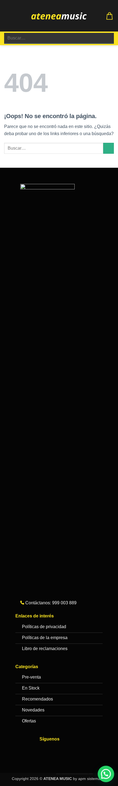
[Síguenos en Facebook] (45, 751)
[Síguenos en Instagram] (56, 751)
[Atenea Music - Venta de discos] (59, 16)
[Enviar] (107, 38)
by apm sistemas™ (89, 778)
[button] (7, 15)
